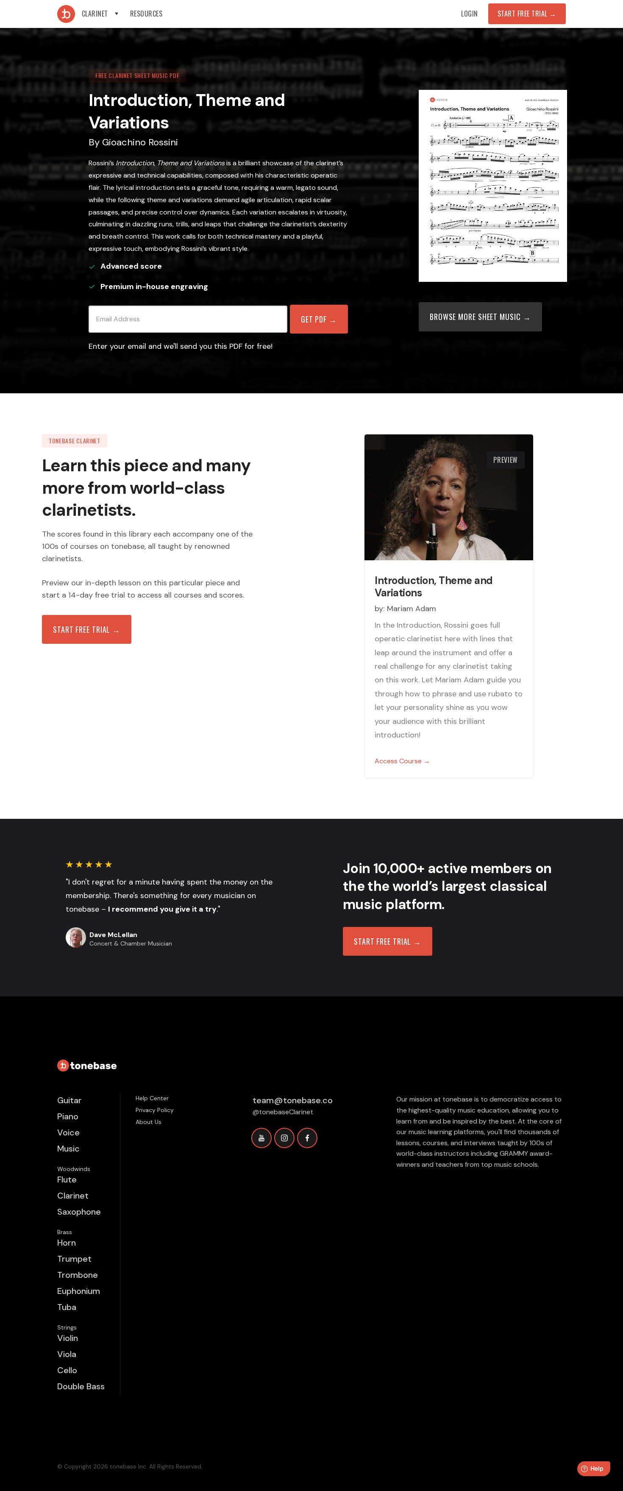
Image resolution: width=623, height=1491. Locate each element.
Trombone (77, 1274)
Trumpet (74, 1258)
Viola (66, 1354)
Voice (68, 1132)
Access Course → (402, 761)
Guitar (69, 1100)
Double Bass (81, 1386)
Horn (66, 1242)
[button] (101, 14)
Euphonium (78, 1290)
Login (469, 13)
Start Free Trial (527, 13)
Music (68, 1148)
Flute (67, 1179)
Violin (67, 1338)
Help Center (152, 1098)
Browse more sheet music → (480, 316)
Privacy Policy (155, 1110)
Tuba (66, 1307)
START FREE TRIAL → (387, 941)
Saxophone (79, 1211)
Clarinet (73, 1195)
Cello (67, 1370)
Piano (67, 1116)
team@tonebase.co (293, 1100)
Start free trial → (86, 629)
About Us (148, 1122)
